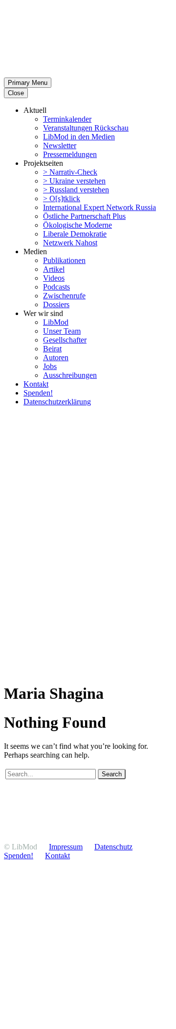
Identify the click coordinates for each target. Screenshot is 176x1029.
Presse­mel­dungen (70, 154)
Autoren (55, 357)
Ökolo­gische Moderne (77, 225)
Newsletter (59, 145)
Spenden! (38, 393)
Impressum (66, 847)
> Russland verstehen (76, 189)
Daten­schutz (113, 847)
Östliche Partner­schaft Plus (84, 216)
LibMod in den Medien (79, 136)
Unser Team (62, 331)
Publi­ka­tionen (64, 260)
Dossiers (56, 304)
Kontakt (35, 384)
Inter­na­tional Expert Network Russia (99, 207)
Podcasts (56, 287)
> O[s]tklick (61, 198)
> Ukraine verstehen (74, 181)
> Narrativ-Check (70, 172)
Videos (54, 278)
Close (16, 93)
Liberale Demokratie (75, 234)
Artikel (54, 269)
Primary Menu (27, 82)
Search (112, 774)
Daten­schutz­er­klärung (57, 401)
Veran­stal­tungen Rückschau (86, 128)
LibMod (55, 322)
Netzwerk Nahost (70, 242)
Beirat (52, 348)
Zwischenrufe (64, 295)
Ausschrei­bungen (70, 375)
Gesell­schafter (65, 340)
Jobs (50, 366)
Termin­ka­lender (67, 119)
